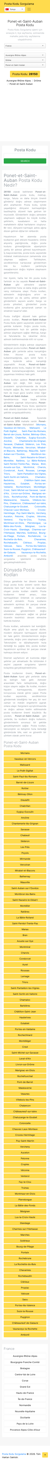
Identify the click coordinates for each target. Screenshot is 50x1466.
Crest (6, 490)
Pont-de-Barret (38, 496)
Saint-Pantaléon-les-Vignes (31, 473)
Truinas (42, 519)
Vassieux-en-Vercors (14, 427)
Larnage (41, 470)
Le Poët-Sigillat (25, 770)
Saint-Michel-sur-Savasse (24, 490)
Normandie (25, 1405)
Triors (7, 473)
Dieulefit (8, 437)
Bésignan (30, 526)
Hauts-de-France (25, 1393)
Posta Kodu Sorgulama (19, 3)
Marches (21, 532)
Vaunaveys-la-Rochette (33, 552)
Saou (19, 546)
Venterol (8, 519)
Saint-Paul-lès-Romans (34, 431)
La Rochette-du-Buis (25, 1264)
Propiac (42, 542)
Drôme (37, 80)
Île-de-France (25, 1399)
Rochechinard (23, 486)
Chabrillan (20, 437)
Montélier (8, 460)
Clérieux (27, 542)
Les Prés (41, 444)
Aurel (20, 470)
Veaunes (24, 500)
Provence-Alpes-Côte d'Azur (25, 1429)
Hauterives (9, 483)
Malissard (35, 427)
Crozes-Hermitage (25, 1135)
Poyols (7, 447)
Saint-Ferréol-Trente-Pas (16, 464)
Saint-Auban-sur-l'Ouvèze (25, 888)
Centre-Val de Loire (25, 1374)
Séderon (29, 444)
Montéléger (40, 486)
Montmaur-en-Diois (14, 523)
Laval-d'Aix (25, 1058)
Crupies (30, 516)
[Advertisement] (25, 115)
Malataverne (10, 500)
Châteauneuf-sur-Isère (34, 503)
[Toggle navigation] (29, 9)
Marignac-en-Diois (25, 1070)
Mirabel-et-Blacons (25, 870)
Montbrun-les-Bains (25, 894)
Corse (25, 1380)
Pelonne (19, 516)
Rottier (26, 434)
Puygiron (26, 549)
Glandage (24, 529)
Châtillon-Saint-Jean (35, 480)
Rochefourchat (19, 496)
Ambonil (8, 555)
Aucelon (8, 516)
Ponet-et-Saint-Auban (21, 84)
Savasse (8, 444)
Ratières (20, 460)
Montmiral (29, 467)
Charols (42, 467)
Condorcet (9, 470)
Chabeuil (18, 444)
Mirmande (18, 447)
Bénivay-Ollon (38, 434)
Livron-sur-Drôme (20, 493)
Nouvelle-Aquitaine (25, 1411)
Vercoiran (30, 447)
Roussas (30, 470)
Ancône (8, 441)
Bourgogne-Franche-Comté (25, 1362)
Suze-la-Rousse (12, 549)
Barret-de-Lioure (12, 434)
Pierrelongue (34, 523)
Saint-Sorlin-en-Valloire (16, 477)
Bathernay (22, 450)
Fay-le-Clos (25, 519)
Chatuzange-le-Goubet (16, 506)
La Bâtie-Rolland (36, 460)
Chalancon (15, 503)
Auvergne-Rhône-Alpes (19, 80)
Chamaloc (40, 477)
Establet (25, 483)
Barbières (9, 480)
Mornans (41, 424)
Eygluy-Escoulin (37, 437)
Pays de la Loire (25, 1423)
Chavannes (40, 539)
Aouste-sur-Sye (12, 467)
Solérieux (32, 532)
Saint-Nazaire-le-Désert (33, 457)
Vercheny (41, 513)
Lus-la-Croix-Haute (25, 1217)
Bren (43, 464)
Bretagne (25, 1368)
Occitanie (25, 1417)
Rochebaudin (10, 542)
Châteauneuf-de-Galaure (25, 1323)
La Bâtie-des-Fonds (25, 1205)
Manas (35, 464)
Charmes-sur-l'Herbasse (25, 1229)
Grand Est (25, 1386)
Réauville (33, 450)
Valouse (8, 546)
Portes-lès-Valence (36, 546)
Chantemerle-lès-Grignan (32, 441)
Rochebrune (34, 536)
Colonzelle (40, 506)
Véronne (41, 516)
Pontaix (21, 536)
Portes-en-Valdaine (25, 1029)
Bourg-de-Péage (25, 1246)
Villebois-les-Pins (25, 1099)
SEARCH (25, 161)
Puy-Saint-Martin (25, 513)
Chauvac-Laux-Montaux (16, 509)
